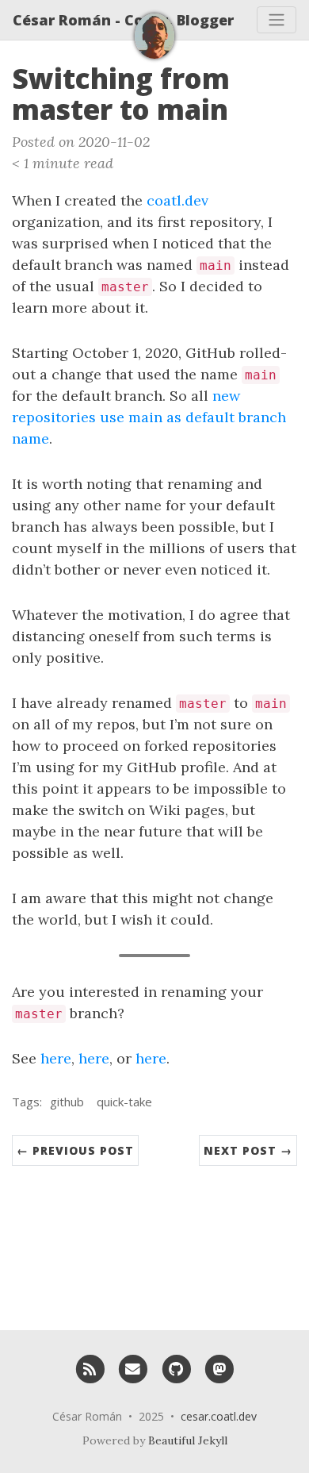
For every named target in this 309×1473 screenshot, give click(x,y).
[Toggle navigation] (276, 19)
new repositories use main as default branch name (149, 417)
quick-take (124, 1102)
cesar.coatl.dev (219, 1416)
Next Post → (248, 1150)
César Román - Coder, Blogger (123, 19)
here (55, 1058)
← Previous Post (75, 1150)
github (67, 1102)
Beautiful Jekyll (187, 1440)
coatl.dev (177, 200)
